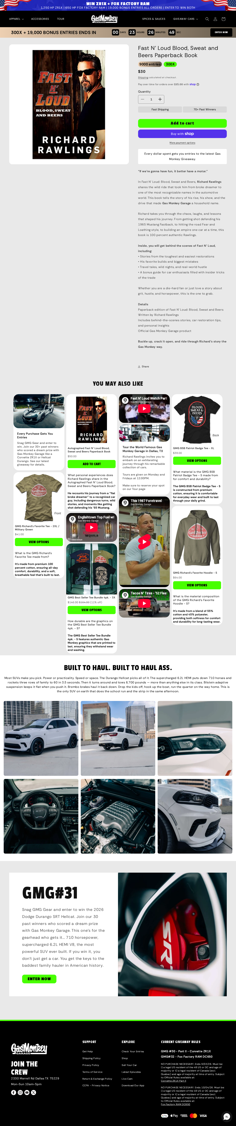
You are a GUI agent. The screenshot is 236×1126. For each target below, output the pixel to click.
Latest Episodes (131, 1072)
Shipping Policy (91, 1058)
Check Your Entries (133, 1051)
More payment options (182, 142)
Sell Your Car (129, 1065)
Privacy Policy (90, 1065)
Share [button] (145, 366)
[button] (16, 19)
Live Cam (127, 1078)
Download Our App (133, 1085)
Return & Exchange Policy (97, 1078)
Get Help (87, 1051)
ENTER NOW (221, 32)
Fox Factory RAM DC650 (175, 1104)
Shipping (143, 77)
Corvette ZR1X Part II (173, 1080)
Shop (125, 1058)
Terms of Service (92, 1072)
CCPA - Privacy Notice (95, 1085)
